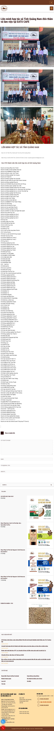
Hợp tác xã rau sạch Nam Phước (9, 207)
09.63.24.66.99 (44, 699)
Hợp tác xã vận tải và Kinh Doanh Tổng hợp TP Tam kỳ (15, 421)
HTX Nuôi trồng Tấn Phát (7, 353)
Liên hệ (21, 702)
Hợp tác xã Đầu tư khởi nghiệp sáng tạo (11, 169)
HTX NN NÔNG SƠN (6, 262)
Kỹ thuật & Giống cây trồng (34, 678)
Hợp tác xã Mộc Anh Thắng (8, 198)
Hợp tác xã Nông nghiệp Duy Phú (9, 209)
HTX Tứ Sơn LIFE (5, 305)
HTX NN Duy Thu (5, 228)
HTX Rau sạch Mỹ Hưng (7, 310)
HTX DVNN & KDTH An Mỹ (7, 387)
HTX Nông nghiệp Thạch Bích (8, 414)
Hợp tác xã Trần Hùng (6, 203)
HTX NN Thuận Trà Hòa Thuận (8, 382)
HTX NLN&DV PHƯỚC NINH (8, 255)
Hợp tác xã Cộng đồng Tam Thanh (9, 168)
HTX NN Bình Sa (5, 307)
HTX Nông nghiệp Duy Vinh (8, 243)
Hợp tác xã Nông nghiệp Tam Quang (10, 175)
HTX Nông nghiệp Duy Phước (8, 248)
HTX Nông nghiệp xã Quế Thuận (9, 289)
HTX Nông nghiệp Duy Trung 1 (8, 239)
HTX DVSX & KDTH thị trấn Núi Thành (10, 405)
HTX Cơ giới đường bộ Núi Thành (9, 398)
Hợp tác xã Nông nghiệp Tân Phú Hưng (11, 193)
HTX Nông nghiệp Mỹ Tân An (8, 410)
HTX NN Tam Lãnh (5, 328)
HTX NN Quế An (5, 266)
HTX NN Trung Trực (6, 341)
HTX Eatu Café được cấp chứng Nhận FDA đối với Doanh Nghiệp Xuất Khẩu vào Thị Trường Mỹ (26, 640)
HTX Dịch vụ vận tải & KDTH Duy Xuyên (11, 234)
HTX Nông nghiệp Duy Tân (7, 246)
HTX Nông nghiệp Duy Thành (8, 250)
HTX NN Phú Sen (5, 344)
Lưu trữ (3, 681)
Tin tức (3, 684)
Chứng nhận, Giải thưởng (25, 699)
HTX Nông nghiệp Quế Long (8, 287)
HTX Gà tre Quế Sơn (6, 268)
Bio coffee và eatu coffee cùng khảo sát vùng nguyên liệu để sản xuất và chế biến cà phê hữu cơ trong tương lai (26, 660)
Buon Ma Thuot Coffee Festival (10, 676)
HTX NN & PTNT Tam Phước (8, 360)
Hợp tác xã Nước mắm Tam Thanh (10, 173)
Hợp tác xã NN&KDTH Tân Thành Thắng (11, 201)
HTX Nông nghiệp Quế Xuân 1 (8, 278)
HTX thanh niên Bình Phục (7, 296)
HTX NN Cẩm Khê (5, 335)
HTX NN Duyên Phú (6, 339)
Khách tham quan (6, 678)
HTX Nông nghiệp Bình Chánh (8, 301)
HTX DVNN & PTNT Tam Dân (8, 362)
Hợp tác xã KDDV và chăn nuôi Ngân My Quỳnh (13, 210)
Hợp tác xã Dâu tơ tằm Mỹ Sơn (9, 200)
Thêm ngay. (21, 433)
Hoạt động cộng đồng (33, 676)
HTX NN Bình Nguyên (6, 294)
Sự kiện (29, 681)
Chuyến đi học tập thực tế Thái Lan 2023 (12, 655)
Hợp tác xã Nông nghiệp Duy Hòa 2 (10, 214)
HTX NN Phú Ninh (5, 357)
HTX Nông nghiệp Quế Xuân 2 (8, 276)
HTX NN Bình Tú (5, 293)
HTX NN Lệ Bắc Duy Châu (7, 221)
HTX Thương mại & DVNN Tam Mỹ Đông (11, 403)
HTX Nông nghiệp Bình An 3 (8, 323)
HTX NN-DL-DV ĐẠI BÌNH (7, 253)
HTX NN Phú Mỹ (5, 348)
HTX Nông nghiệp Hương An (8, 285)
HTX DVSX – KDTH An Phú (7, 409)
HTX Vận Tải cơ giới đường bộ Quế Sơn (11, 273)
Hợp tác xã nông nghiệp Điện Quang (10, 416)
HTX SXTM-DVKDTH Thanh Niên (9, 298)
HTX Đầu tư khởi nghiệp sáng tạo (9, 373)
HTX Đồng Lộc (4, 343)
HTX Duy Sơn (4, 219)
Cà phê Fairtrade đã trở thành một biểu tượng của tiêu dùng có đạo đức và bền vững (24, 646)
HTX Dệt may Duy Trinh (7, 235)
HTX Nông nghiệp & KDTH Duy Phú (10, 244)
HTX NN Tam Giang (6, 396)
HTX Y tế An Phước (6, 232)
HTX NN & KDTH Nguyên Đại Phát (9, 337)
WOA (41, 728)
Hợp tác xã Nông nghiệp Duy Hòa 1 (10, 216)
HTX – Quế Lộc (5, 264)
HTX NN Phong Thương (7, 326)
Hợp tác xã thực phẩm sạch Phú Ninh (10, 417)
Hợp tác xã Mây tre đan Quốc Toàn (10, 196)
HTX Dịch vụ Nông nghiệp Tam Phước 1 (11, 332)
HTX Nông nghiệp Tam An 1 (8, 371)
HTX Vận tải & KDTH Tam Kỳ (8, 389)
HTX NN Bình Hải (5, 309)
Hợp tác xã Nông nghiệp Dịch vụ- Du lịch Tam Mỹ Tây (14, 191)
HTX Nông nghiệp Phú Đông (8, 412)
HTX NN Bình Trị (5, 291)
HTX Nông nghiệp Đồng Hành (8, 385)
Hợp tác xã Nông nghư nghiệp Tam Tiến (11, 185)
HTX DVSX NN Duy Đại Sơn (8, 223)
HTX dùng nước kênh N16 (7, 312)
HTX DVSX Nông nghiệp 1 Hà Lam (9, 321)
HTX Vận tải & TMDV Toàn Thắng (9, 378)
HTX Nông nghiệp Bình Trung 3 (9, 318)
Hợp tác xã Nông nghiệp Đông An (9, 182)
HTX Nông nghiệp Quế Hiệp (8, 282)
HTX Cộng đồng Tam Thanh (8, 375)
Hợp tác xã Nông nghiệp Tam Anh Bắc (10, 178)
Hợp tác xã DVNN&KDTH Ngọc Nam (10, 171)
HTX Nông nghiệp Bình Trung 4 (9, 316)
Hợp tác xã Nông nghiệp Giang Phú (10, 194)
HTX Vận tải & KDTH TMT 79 (8, 359)
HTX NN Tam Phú (5, 384)
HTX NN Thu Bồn (5, 226)
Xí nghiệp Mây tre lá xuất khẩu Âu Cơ (10, 401)
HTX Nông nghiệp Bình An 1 (8, 325)
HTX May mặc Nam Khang (7, 303)
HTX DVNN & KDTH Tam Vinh (8, 369)
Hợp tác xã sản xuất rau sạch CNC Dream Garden (13, 180)
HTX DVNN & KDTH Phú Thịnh (8, 368)
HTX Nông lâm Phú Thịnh (7, 351)
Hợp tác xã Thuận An (6, 177)
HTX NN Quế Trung (5, 251)
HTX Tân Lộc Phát (5, 346)
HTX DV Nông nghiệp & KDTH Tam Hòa (11, 407)
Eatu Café (21, 698)
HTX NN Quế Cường (6, 269)
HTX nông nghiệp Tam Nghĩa (8, 394)
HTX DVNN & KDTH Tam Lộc (8, 366)
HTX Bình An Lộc (5, 350)
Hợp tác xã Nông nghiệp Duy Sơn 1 (10, 218)
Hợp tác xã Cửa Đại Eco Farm (8, 205)
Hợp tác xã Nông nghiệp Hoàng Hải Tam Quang (13, 187)
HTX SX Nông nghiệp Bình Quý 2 (9, 319)
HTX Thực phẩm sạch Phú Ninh (9, 355)
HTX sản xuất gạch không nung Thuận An (11, 391)
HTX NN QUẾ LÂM (5, 259)
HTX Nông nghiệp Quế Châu (8, 284)
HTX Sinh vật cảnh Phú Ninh (8, 330)
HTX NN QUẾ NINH (5, 260)
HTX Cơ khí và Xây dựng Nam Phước (10, 230)
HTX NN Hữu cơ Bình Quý (7, 300)
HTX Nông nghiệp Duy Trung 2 (8, 237)
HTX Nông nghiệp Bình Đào (8, 314)
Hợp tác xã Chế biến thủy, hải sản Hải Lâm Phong (13, 184)
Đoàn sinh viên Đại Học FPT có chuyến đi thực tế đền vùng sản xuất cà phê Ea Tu (23, 650)
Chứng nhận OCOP (23, 701)
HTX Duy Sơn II (5, 241)
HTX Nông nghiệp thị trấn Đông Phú (10, 280)
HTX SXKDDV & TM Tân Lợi (8, 364)
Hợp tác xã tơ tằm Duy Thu (8, 212)
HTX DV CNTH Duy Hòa (7, 225)
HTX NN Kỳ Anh (5, 380)
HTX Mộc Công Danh (6, 400)
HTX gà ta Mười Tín (6, 376)
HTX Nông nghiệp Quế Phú (7, 275)
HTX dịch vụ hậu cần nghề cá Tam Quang (11, 392)
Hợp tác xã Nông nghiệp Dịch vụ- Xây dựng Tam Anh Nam (16, 189)
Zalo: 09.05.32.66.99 (45, 702)
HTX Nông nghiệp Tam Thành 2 (9, 334)
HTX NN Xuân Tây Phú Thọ (7, 271)
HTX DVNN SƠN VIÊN (6, 257)
